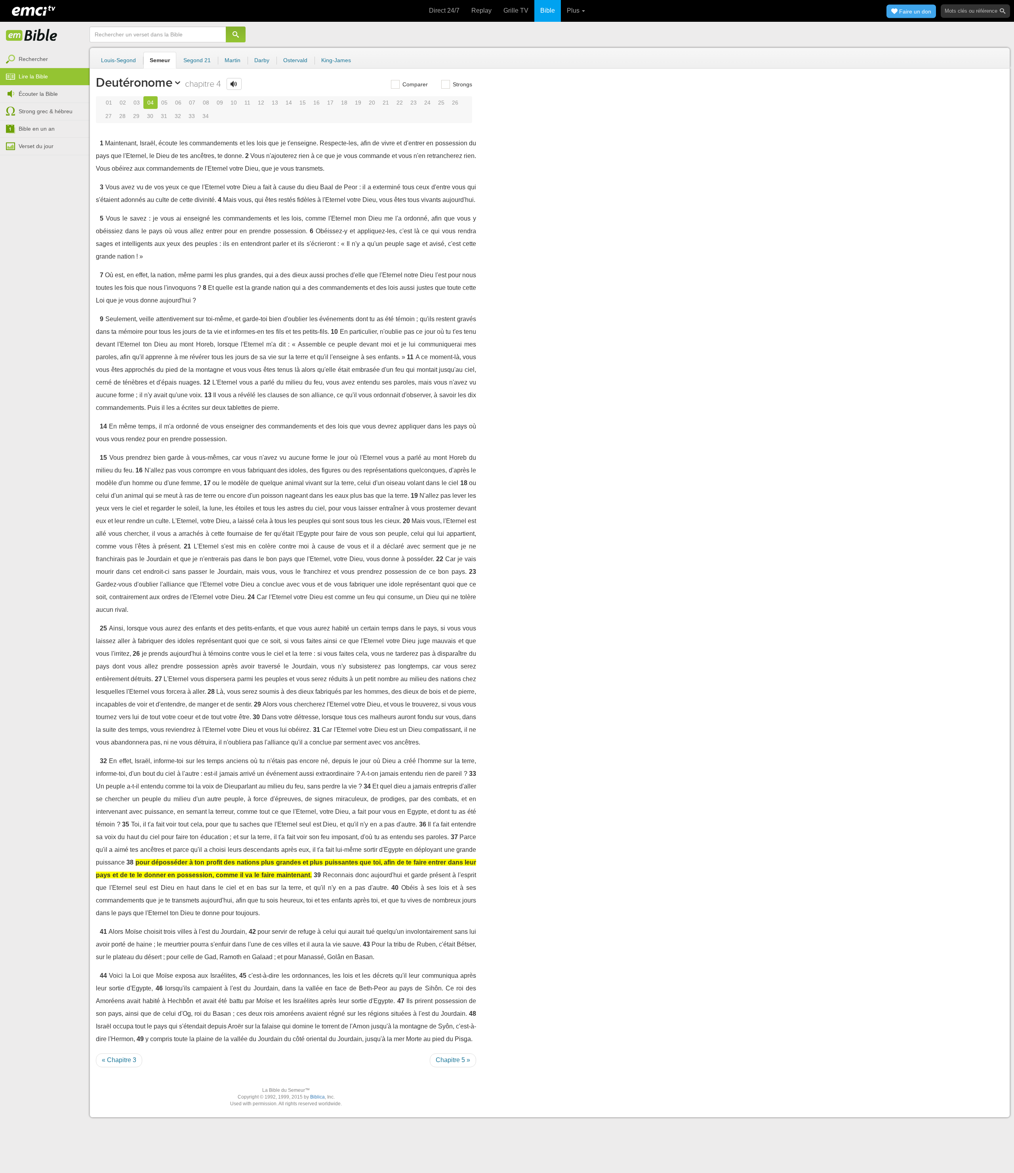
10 (234, 102)
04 (150, 102)
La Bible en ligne (31, 36)
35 (125, 824)
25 (441, 102)
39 (317, 875)
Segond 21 (197, 60)
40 (394, 887)
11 (247, 102)
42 (252, 931)
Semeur (160, 60)
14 (289, 102)
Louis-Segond (118, 60)
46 (159, 988)
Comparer (414, 84)
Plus (574, 10)
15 (302, 102)
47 (400, 1001)
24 (427, 102)
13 (275, 102)
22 (399, 102)
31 (164, 116)
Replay (481, 10)
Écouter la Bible (38, 94)
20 (372, 102)
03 (136, 102)
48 (472, 1013)
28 (122, 116)
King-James (336, 60)
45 (242, 975)
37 (454, 837)
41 (103, 931)
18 (344, 102)
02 (123, 102)
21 (386, 102)
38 (129, 862)
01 (109, 102)
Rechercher (33, 59)
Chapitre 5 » (453, 1060)
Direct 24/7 (444, 10)
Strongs (461, 84)
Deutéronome (134, 82)
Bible (547, 10)
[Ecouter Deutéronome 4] (234, 84)
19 (358, 102)
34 (205, 116)
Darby (261, 60)
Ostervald (295, 60)
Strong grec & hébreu (45, 111)
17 (330, 102)
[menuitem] (45, 59)
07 (192, 102)
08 (206, 102)
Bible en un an (37, 129)
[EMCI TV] (33, 10)
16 (316, 102)
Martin (232, 60)
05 (164, 102)
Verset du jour (36, 146)
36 (422, 824)
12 (261, 102)
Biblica (317, 1097)
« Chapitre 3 (119, 1060)
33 (192, 116)
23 (413, 102)
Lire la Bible (33, 76)
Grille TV (515, 10)
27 (108, 116)
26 (455, 102)
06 (178, 102)
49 (140, 1039)
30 (150, 116)
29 (136, 116)
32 (178, 116)
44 (103, 975)
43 (366, 944)
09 (220, 102)
